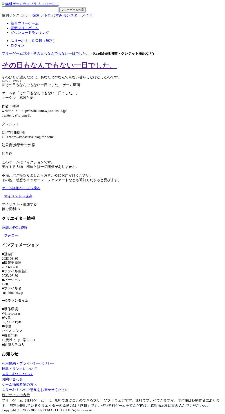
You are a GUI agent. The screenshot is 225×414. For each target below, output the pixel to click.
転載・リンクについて (19, 369)
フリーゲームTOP (15, 53)
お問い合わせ (12, 379)
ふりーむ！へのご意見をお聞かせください (35, 390)
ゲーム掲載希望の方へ (19, 384)
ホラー (26, 15)
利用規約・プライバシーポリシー (28, 363)
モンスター (72, 15)
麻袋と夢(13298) (14, 227)
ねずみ (57, 15)
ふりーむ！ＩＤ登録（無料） (33, 41)
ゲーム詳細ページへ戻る (21, 188)
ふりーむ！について (17, 374)
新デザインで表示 (16, 395)
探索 (36, 15)
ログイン (18, 45)
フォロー (11, 235)
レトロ (45, 15)
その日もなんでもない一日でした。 (61, 53)
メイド (87, 15)
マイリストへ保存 (18, 196)
